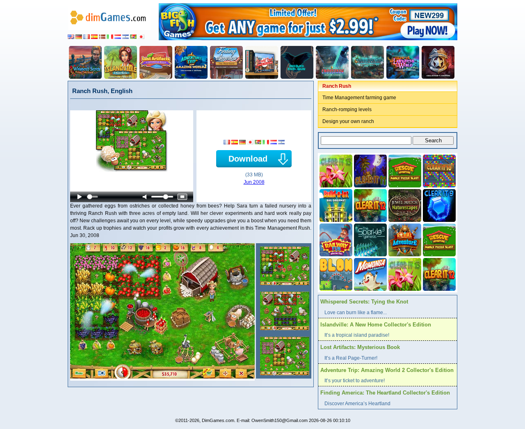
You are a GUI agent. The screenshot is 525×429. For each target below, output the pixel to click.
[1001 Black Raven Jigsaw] (297, 62)
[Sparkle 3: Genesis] (369, 239)
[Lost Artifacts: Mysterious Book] (155, 62)
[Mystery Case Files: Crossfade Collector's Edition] (332, 62)
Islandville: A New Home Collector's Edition (375, 325)
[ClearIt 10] (438, 170)
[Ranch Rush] (283, 265)
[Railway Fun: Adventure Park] (335, 239)
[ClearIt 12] (369, 204)
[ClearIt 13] (335, 170)
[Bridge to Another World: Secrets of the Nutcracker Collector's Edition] (367, 62)
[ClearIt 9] (438, 204)
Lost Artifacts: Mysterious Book (360, 347)
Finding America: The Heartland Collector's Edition (385, 393)
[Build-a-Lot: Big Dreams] (335, 204)
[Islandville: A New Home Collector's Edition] (120, 62)
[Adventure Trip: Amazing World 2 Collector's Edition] (191, 62)
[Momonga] (369, 273)
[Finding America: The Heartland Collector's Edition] (226, 62)
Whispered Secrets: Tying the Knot (364, 302)
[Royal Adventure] (404, 239)
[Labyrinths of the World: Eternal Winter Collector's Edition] (402, 62)
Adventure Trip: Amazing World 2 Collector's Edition (387, 370)
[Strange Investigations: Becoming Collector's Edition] (438, 62)
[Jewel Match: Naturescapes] (404, 204)
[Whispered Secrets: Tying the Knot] (85, 62)
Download (247, 158)
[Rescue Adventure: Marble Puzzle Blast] (404, 170)
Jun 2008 (254, 182)
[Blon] (335, 273)
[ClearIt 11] (369, 170)
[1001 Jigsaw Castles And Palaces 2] (261, 62)
